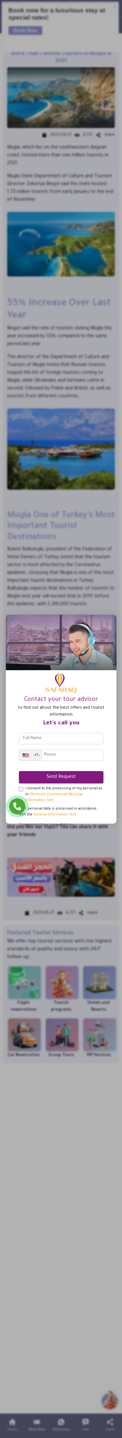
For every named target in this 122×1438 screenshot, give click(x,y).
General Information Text (55, 815)
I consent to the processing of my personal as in (63, 794)
